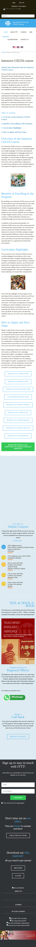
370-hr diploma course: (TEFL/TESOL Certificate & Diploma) (19, 558)
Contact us (24, 39)
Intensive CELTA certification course (18, 389)
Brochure (18, 868)
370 (3, 557)
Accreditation (13, 39)
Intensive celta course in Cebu (18, 412)
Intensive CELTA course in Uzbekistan (18, 428)
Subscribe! (18, 797)
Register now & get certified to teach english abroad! (18, 447)
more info (17, 541)
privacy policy (20, 803)
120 (3, 583)
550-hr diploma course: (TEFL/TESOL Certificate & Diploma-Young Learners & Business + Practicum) (21, 549)
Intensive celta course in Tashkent (18, 404)
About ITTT (14, 32)
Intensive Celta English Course (18, 381)
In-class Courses (18, 911)
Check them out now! (18, 835)
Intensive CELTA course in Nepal (18, 435)
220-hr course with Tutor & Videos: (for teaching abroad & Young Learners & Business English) (16, 566)
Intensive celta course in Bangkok (18, 420)
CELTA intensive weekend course (18, 397)
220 (3, 564)
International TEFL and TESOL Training (20, 23)
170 (3, 575)
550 (3, 547)
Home (6, 32)
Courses (23, 32)
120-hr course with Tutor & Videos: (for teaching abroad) (15, 585)
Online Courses (18, 525)
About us (18, 891)
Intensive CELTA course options (18, 373)
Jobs (30, 32)
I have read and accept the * (14, 803)
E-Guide (18, 875)
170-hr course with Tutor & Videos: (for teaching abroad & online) (15, 576)
